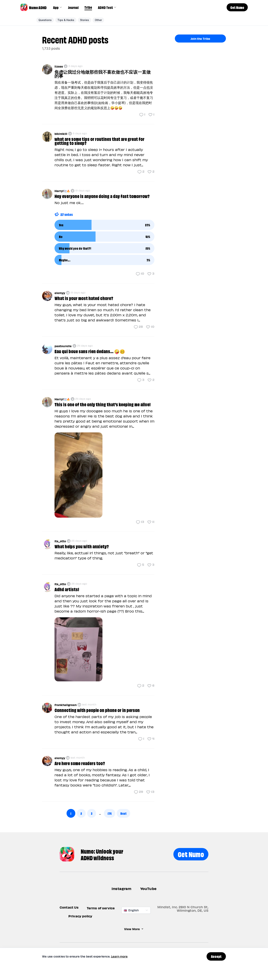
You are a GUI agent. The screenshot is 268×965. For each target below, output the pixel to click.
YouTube (148, 888)
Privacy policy (80, 916)
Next (123, 813)
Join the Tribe (200, 38)
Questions (45, 20)
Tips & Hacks (65, 20)
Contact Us (69, 907)
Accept (216, 956)
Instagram (121, 888)
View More (132, 929)
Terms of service (101, 908)
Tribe (88, 7)
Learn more (119, 956)
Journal (73, 7)
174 (110, 813)
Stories (84, 20)
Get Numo (191, 854)
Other (98, 20)
